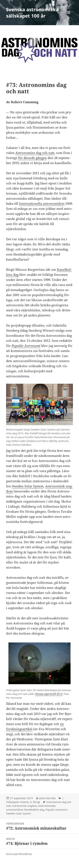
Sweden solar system (18, 813)
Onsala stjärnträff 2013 (48, 694)
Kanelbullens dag (34, 809)
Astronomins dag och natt (34, 153)
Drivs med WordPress (19, 854)
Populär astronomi (56, 809)
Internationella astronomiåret (41, 203)
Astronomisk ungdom (24, 806)
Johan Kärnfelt (47, 798)
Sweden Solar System (28, 486)
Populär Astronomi (26, 346)
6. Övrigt (35, 802)
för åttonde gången (32, 158)
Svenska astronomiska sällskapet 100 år (32, 12)
